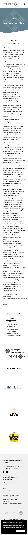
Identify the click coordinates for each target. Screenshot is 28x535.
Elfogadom (20, 531)
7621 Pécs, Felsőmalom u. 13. (11, 466)
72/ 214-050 (14, 468)
